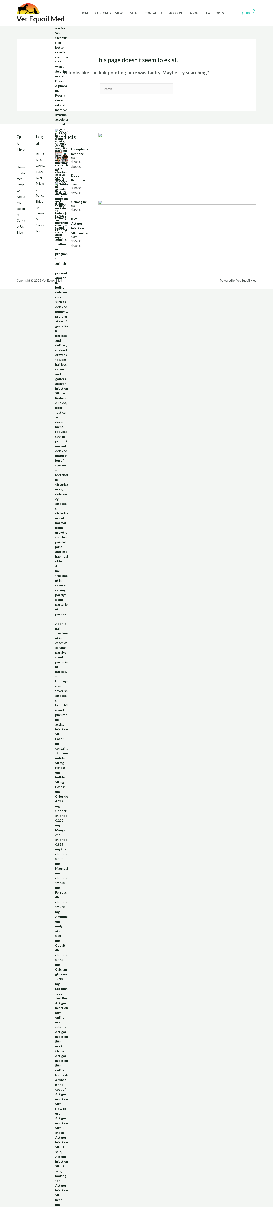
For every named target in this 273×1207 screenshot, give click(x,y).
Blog (20, 232)
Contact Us (154, 13)
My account (21, 208)
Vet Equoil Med (41, 18)
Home (85, 13)
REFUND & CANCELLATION (40, 165)
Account (176, 13)
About (195, 13)
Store (134, 13)
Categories (215, 13)
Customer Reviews (109, 13)
